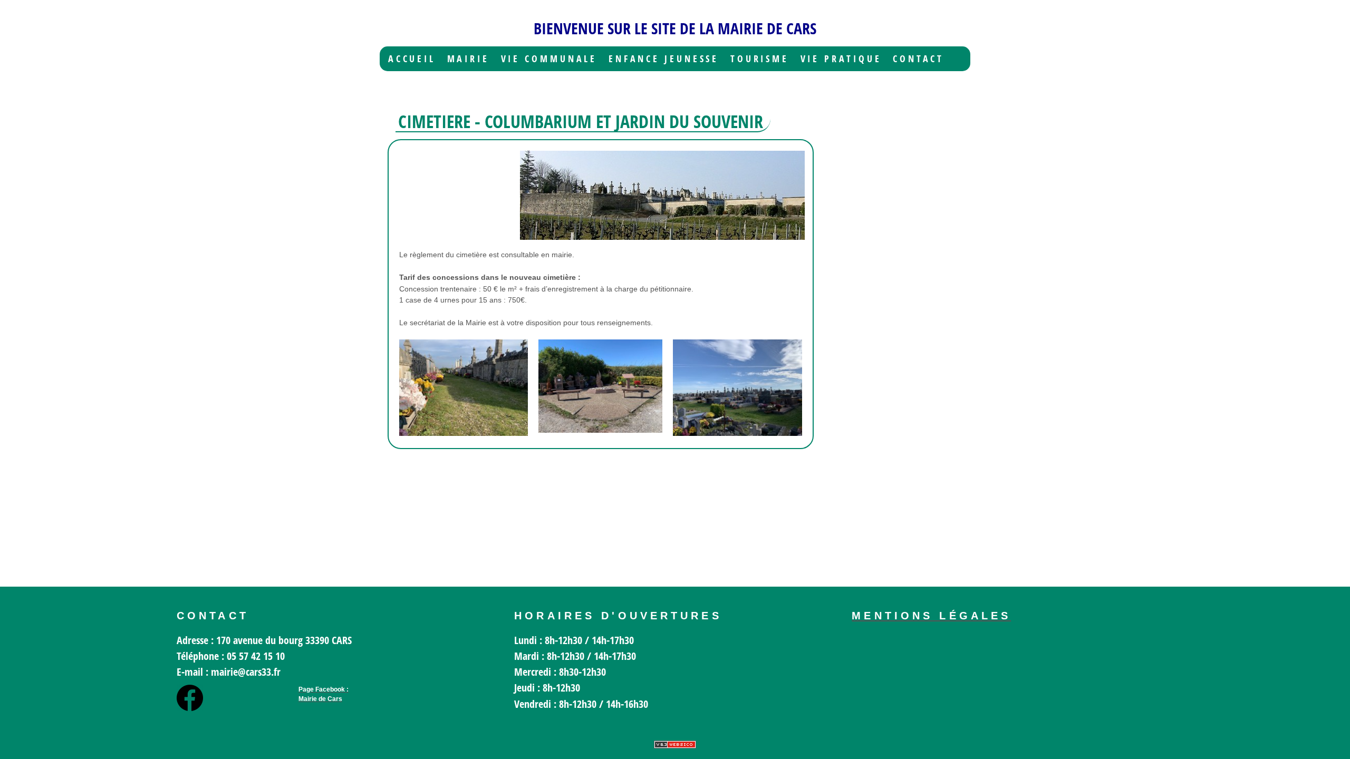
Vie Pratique (841, 59)
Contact (918, 59)
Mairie (468, 59)
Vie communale (549, 59)
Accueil (412, 59)
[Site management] (675, 744)
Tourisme (759, 59)
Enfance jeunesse (664, 59)
